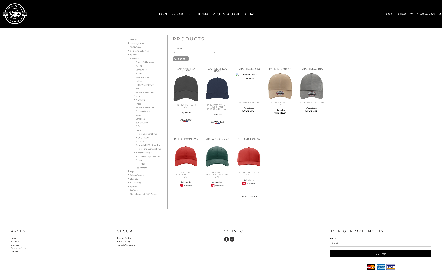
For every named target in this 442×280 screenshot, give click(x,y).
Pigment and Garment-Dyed (148, 149)
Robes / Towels (137, 175)
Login (389, 13)
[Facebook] (226, 239)
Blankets (134, 179)
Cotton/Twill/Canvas (145, 85)
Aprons (133, 186)
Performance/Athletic (145, 107)
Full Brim (140, 141)
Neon (138, 130)
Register (401, 13)
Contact (14, 251)
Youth (138, 96)
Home (13, 238)
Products (15, 241)
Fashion (139, 73)
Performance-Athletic (145, 92)
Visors (138, 115)
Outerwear (140, 119)
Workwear (140, 100)
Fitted (138, 104)
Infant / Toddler (143, 137)
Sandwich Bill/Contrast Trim (148, 145)
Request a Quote (18, 248)
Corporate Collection (139, 51)
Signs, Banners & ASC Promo (143, 194)
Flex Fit (139, 66)
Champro (15, 245)
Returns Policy (124, 238)
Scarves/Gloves (143, 111)
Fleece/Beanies (142, 77)
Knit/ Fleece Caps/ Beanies (148, 156)
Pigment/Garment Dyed (146, 134)
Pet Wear (134, 190)
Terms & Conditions (126, 245)
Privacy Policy (123, 241)
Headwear (134, 58)
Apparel (133, 55)
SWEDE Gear (136, 47)
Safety (138, 126)
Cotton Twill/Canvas (145, 62)
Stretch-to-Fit (142, 122)
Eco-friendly (141, 168)
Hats (138, 88)
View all (133, 40)
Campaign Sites (137, 43)
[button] (181, 14)
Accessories (135, 183)
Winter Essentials (144, 152)
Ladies (139, 81)
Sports (139, 160)
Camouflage (141, 70)
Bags (132, 171)
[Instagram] (232, 239)
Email (333, 238)
